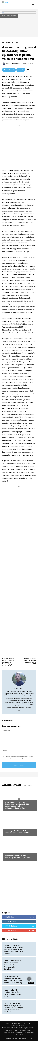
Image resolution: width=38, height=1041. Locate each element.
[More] (28, 70)
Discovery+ (9, 851)
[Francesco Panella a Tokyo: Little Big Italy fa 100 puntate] (19, 849)
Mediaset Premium (25, 1030)
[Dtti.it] (14, 4)
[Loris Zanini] (4, 63)
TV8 (16, 42)
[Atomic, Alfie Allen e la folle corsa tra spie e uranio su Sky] (19, 824)
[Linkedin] (19, 710)
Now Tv (8, 798)
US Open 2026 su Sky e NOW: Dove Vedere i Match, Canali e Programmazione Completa (12, 965)
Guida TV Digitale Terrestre (18, 1025)
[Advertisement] (19, 145)
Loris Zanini (15, 63)
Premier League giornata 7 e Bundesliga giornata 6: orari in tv (9, 663)
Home (3, 15)
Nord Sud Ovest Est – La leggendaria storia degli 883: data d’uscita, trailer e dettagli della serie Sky (17, 805)
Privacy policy (29, 1032)
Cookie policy (19, 1035)
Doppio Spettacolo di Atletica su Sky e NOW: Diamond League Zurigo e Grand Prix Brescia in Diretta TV (13, 1007)
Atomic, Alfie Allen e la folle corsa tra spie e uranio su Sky (17, 832)
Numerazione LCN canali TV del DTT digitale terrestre (18, 1028)
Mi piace (31, 917)
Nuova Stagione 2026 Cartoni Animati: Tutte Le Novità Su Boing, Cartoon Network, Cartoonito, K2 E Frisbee (13, 949)
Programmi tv (11, 15)
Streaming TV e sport (11, 1030)
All (25, 785)
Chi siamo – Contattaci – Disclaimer (13, 1032)
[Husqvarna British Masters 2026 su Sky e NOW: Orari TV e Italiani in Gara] (29, 992)
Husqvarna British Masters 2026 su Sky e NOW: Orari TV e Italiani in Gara (13, 993)
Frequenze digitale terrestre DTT (21, 1023)
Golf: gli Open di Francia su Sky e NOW (30, 662)
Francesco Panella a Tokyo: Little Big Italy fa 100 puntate (17, 857)
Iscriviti (31, 930)
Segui (32, 921)
